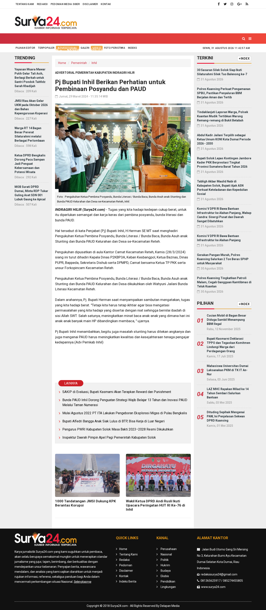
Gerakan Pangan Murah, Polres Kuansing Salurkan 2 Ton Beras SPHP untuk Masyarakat (223, 259)
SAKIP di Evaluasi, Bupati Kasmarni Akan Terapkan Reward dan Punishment (116, 392)
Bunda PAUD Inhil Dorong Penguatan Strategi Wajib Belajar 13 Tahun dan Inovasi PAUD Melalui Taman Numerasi (124, 402)
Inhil (94, 63)
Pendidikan (176, 50)
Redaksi (42, 4)
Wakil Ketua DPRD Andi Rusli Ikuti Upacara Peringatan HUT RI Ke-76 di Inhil (155, 505)
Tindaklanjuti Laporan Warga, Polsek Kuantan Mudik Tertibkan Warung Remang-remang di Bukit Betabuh (222, 116)
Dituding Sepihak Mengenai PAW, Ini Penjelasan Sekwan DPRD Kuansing (226, 416)
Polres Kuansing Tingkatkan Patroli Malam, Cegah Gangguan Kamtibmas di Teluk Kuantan (224, 282)
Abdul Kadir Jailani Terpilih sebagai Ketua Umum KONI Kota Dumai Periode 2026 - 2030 (224, 139)
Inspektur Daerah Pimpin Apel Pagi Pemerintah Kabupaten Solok (109, 437)
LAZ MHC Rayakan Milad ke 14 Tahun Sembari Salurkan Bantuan (228, 393)
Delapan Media (170, 606)
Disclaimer (90, 4)
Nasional (76, 50)
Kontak (106, 4)
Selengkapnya (82, 581)
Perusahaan (169, 549)
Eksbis (154, 50)
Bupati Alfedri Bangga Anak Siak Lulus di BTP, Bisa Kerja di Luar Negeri (113, 421)
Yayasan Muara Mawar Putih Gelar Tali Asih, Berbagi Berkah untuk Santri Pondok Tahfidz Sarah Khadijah (30, 78)
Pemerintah (79, 63)
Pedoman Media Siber (65, 4)
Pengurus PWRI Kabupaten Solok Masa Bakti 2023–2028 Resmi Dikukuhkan (117, 429)
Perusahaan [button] (46, 50)
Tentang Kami (25, 4)
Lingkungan (203, 50)
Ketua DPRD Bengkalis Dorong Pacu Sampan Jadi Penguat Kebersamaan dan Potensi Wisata (30, 164)
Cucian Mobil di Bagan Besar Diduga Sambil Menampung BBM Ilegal (226, 320)
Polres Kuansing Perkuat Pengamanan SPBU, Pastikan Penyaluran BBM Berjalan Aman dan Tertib (223, 93)
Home (23, 50)
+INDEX (244, 58)
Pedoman (125, 565)
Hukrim (116, 50)
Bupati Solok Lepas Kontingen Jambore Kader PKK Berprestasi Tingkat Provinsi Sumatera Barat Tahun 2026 (224, 162)
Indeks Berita (127, 581)
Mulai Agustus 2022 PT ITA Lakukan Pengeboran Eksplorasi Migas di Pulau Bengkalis (124, 413)
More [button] (225, 50)
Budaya (136, 50)
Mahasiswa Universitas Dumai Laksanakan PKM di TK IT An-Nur (227, 370)
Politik (97, 50)
